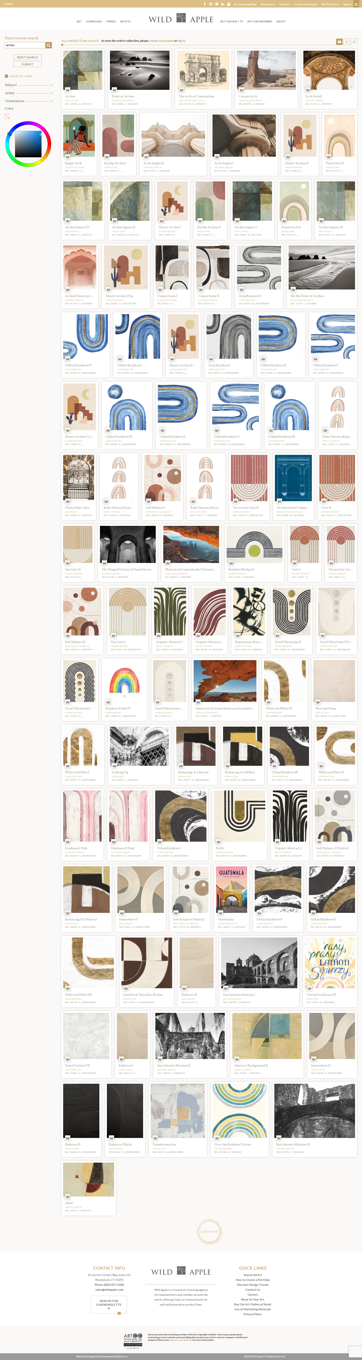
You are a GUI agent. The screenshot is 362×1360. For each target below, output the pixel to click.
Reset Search (27, 57)
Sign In (347, 4)
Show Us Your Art (252, 1299)
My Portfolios (330, 4)
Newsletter (268, 4)
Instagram (210, 3)
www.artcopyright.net (180, 1340)
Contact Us (252, 1289)
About (280, 21)
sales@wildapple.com (109, 1289)
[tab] (28, 85)
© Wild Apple (8, 6)
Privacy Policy (253, 1314)
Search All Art (253, 1275)
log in (181, 41)
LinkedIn (222, 3)
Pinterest (216, 3)
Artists (125, 21)
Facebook (204, 3)
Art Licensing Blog (245, 4)
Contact (284, 4)
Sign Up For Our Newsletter (108, 1304)
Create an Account (306, 4)
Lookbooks (94, 21)
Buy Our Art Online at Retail (252, 1304)
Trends (111, 21)
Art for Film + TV (231, 21)
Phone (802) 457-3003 (109, 1284)
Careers (253, 1294)
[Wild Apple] (181, 17)
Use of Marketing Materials (253, 1309)
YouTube (229, 3)
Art (79, 21)
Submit (28, 64)
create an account (161, 41)
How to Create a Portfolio (253, 1279)
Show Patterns (21, 76)
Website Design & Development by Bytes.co (101, 1356)
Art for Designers (259, 21)
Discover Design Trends (252, 1284)
